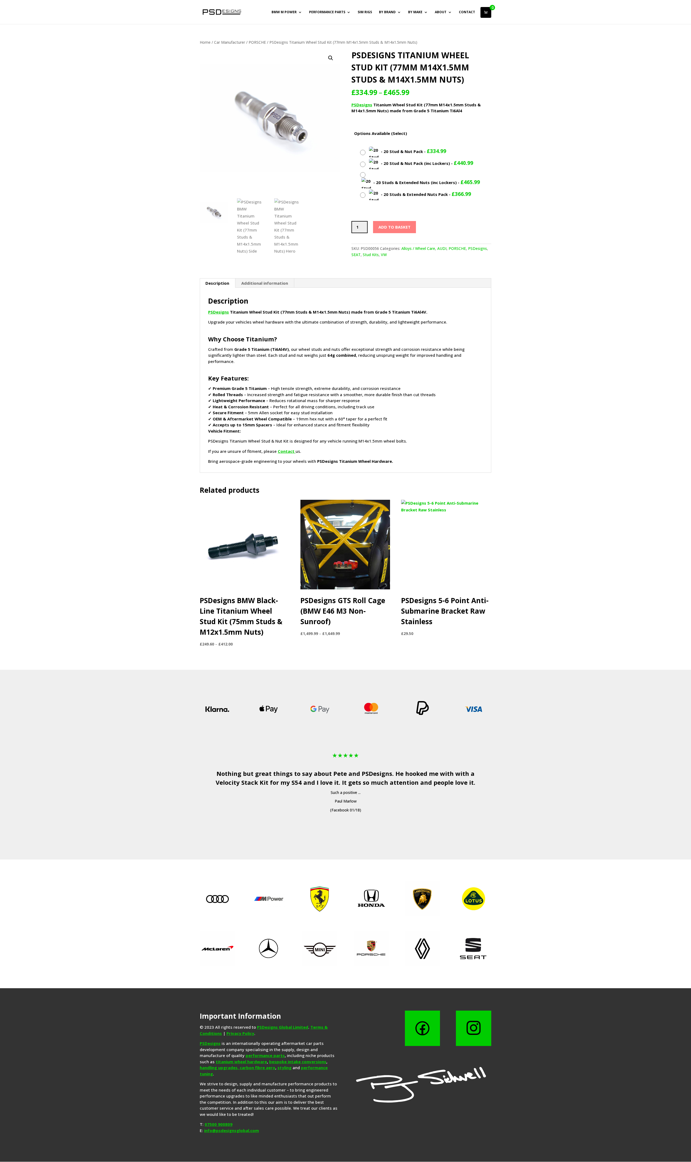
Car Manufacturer (229, 42)
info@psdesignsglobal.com (231, 1130)
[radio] (404, 152)
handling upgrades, (220, 1067)
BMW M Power (284, 12)
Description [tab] (217, 283)
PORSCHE (257, 42)
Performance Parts (327, 12)
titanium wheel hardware (241, 1061)
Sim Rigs (365, 12)
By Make (415, 12)
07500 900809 (218, 1124)
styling (284, 1067)
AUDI (441, 248)
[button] (331, 58)
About (440, 12)
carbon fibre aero (257, 1067)
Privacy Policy (240, 1033)
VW (384, 254)
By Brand (387, 12)
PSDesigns (361, 104)
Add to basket (394, 227)
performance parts (265, 1055)
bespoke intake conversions (297, 1061)
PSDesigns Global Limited (282, 1027)
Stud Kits (371, 254)
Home (205, 42)
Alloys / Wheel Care (418, 248)
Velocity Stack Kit (242, 782)
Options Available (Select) (380, 133)
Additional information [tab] (264, 283)
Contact (467, 12)
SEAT (356, 254)
